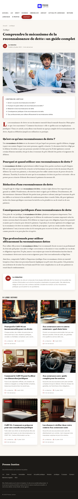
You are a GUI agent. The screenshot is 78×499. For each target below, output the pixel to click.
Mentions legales (7, 477)
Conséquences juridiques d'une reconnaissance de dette (26, 111)
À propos (15, 17)
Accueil (5, 13)
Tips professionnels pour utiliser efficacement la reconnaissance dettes (30, 114)
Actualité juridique (57, 13)
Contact (26, 17)
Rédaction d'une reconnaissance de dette (21, 109)
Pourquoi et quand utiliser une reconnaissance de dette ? (26, 106)
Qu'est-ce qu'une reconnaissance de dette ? (22, 103)
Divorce (25, 13)
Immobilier (34, 13)
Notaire (70, 13)
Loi (12, 13)
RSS (16, 477)
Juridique (6, 17)
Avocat (43, 13)
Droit (17, 13)
